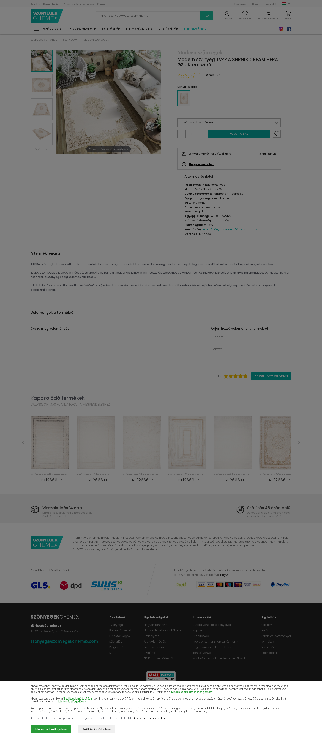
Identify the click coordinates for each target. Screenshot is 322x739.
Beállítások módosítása (97, 729)
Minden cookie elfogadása (51, 729)
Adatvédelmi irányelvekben (150, 718)
